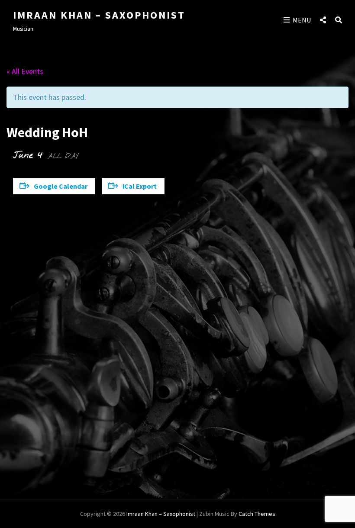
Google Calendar (60, 186)
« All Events (24, 71)
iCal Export (140, 186)
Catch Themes (257, 514)
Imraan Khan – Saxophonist (99, 15)
